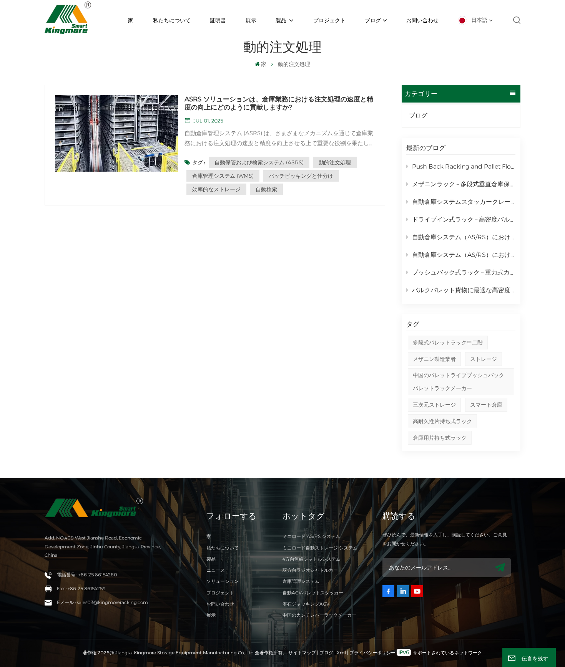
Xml (341, 652)
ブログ (373, 20)
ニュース (215, 570)
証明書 (218, 20)
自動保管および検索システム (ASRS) (259, 162)
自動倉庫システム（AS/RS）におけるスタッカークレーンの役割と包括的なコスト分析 (463, 254)
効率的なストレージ (216, 189)
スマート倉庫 (486, 404)
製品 (281, 20)
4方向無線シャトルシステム (311, 559)
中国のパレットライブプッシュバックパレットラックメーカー (458, 382)
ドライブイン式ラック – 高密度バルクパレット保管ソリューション (463, 219)
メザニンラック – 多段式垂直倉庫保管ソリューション (463, 184)
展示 (251, 20)
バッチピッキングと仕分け (301, 175)
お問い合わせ (422, 20)
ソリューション (222, 581)
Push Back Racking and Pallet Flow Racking (463, 166)
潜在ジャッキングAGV (305, 604)
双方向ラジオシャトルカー (310, 570)
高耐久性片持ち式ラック (442, 421)
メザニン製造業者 (434, 359)
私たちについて (172, 20)
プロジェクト (329, 20)
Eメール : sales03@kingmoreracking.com (102, 602)
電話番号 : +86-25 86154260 (87, 575)
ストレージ (483, 359)
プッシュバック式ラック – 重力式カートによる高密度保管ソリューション (463, 272)
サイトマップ (302, 652)
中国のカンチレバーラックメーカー (319, 615)
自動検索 (266, 189)
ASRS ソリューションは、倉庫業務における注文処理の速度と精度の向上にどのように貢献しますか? (278, 103)
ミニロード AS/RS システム (311, 536)
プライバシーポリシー (372, 652)
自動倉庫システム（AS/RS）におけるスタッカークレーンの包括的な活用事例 (463, 237)
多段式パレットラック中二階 (448, 342)
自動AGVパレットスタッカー (312, 593)
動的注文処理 (335, 162)
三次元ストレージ (434, 404)
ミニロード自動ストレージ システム (319, 548)
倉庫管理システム (300, 581)
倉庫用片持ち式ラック (440, 437)
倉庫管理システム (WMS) (223, 175)
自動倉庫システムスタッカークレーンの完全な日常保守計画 (463, 201)
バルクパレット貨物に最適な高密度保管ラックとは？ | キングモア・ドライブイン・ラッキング (463, 290)
